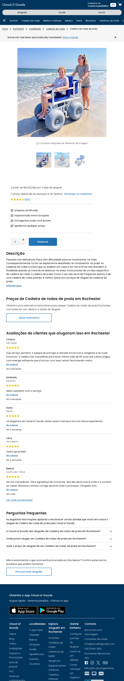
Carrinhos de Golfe (109, 20)
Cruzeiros (34, 664)
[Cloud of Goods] (13, 4)
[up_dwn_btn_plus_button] (23, 240)
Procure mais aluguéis (28, 571)
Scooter (14, 20)
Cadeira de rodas (31, 20)
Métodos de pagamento (99, 668)
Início (5, 28)
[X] (98, 663)
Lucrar (101, 12)
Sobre (12, 634)
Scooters (54, 638)
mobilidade (35, 28)
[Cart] (120, 5)
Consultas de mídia (96, 639)
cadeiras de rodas (55, 28)
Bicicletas (91, 20)
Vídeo (12, 643)
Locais (62, 12)
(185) (27, 199)
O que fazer (36, 630)
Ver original (12, 364)
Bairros (33, 639)
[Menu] (4, 21)
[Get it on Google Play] (52, 610)
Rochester (18, 28)
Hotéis (32, 649)
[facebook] (86, 663)
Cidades (34, 635)
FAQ (11, 671)
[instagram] (92, 663)
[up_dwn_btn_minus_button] (23, 243)
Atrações (34, 644)
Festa (79, 20)
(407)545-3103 (93, 648)
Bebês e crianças (52, 20)
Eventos (34, 659)
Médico (69, 20)
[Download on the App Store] (23, 610)
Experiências (36, 654)
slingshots (54, 661)
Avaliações (15, 648)
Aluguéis (22, 12)
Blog (11, 639)
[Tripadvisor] (105, 663)
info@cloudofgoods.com (100, 644)
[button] (24, 94)
